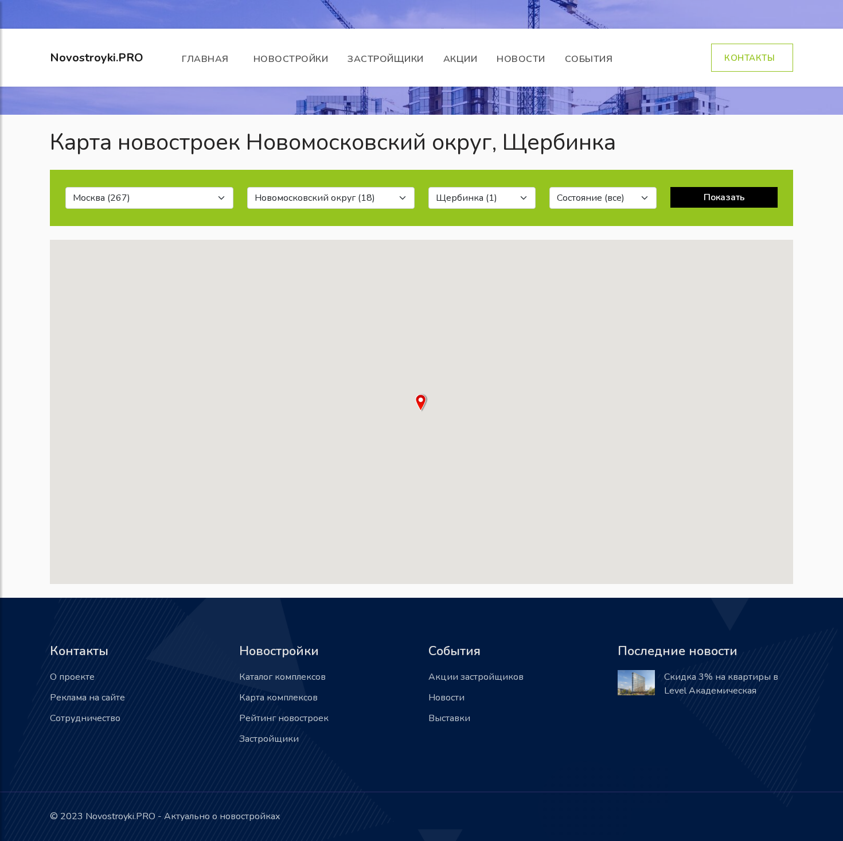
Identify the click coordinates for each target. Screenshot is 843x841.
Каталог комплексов (282, 677)
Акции (460, 59)
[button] (421, 403)
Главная (208, 59)
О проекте (72, 677)
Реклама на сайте (87, 697)
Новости (521, 59)
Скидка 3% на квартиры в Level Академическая (721, 684)
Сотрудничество (85, 718)
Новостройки (291, 59)
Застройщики (386, 59)
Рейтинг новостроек (284, 718)
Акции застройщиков (476, 677)
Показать (724, 197)
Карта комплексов (278, 697)
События (591, 59)
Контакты (752, 58)
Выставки (449, 718)
